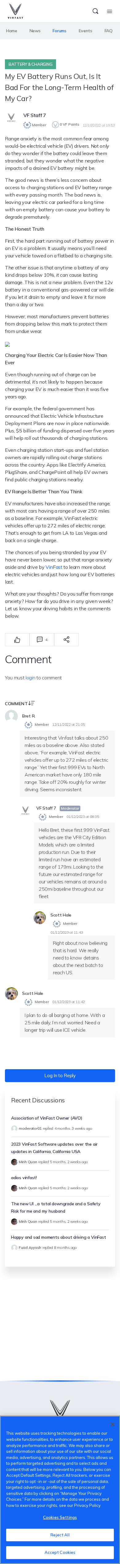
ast (59, 567)
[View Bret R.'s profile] (11, 716)
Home (11, 30)
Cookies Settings (60, 1517)
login (30, 677)
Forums (59, 30)
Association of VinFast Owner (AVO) (46, 1118)
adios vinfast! (24, 1177)
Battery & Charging (30, 64)
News (35, 30)
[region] (60, 1490)
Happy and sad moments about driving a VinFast (58, 1237)
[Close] (112, 1424)
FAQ (109, 30)
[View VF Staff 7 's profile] (11, 117)
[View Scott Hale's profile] (39, 917)
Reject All (59, 1534)
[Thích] (17, 639)
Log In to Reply (59, 1075)
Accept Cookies (60, 1552)
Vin (49, 567)
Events (85, 30)
